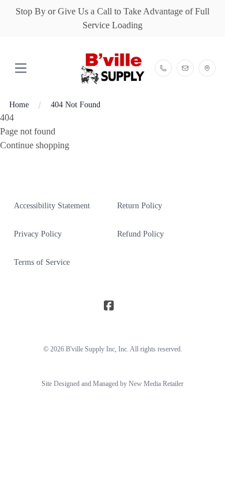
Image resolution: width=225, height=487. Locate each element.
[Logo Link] (112, 68)
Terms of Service (42, 262)
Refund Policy (140, 234)
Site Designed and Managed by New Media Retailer (112, 384)
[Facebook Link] (109, 306)
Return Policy (139, 205)
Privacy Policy (38, 234)
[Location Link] (207, 68)
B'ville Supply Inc (90, 349)
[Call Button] (163, 68)
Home (19, 104)
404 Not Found (75, 104)
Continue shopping (34, 145)
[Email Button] (185, 68)
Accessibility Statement (52, 205)
